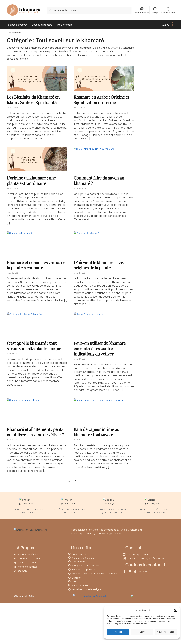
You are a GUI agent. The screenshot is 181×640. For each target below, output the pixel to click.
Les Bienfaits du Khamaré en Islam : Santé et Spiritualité (33, 99)
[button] (175, 610)
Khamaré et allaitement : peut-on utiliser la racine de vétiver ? (35, 431)
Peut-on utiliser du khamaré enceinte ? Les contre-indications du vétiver (100, 348)
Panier (155, 12)
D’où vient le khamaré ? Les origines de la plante (99, 265)
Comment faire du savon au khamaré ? (99, 180)
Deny (142, 631)
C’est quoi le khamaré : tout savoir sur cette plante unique (34, 345)
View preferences (165, 631)
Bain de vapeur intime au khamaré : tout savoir (96, 431)
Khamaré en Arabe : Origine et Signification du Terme (101, 99)
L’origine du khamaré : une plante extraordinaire (31, 180)
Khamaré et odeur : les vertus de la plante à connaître (36, 265)
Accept (118, 631)
